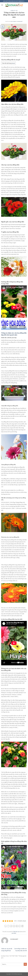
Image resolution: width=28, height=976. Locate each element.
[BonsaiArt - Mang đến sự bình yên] (14, 5)
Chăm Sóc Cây (14, 10)
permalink (14, 933)
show (13, 63)
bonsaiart (20, 21)
